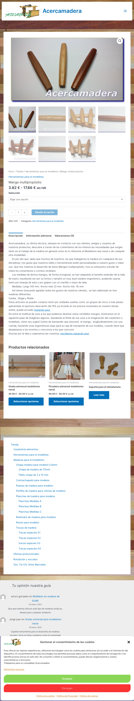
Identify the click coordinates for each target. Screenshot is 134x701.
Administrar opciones (14, 669)
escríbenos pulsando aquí (74, 333)
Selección (14, 193)
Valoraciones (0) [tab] (64, 235)
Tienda (19, 171)
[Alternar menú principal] (125, 11)
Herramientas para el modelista (41, 171)
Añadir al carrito (44, 212)
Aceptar (67, 678)
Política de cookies (45, 696)
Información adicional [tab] (38, 235)
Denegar (67, 688)
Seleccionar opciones (26, 401)
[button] (129, 642)
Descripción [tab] (16, 235)
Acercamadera (62, 10)
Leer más (99, 395)
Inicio (11, 171)
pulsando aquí (42, 310)
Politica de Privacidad (67, 696)
